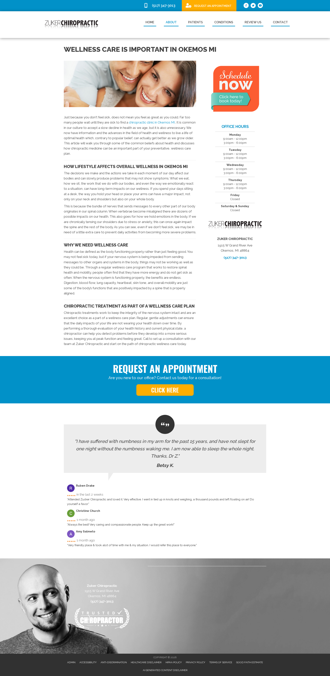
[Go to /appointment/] (209, 5)
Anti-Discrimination (114, 662)
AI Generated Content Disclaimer (165, 670)
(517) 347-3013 (235, 257)
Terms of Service (220, 662)
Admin (71, 662)
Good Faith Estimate (249, 662)
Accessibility (88, 662)
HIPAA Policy (174, 662)
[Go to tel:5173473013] (161, 5)
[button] (165, 390)
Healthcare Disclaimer (146, 662)
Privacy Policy (195, 662)
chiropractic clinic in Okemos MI (152, 122)
